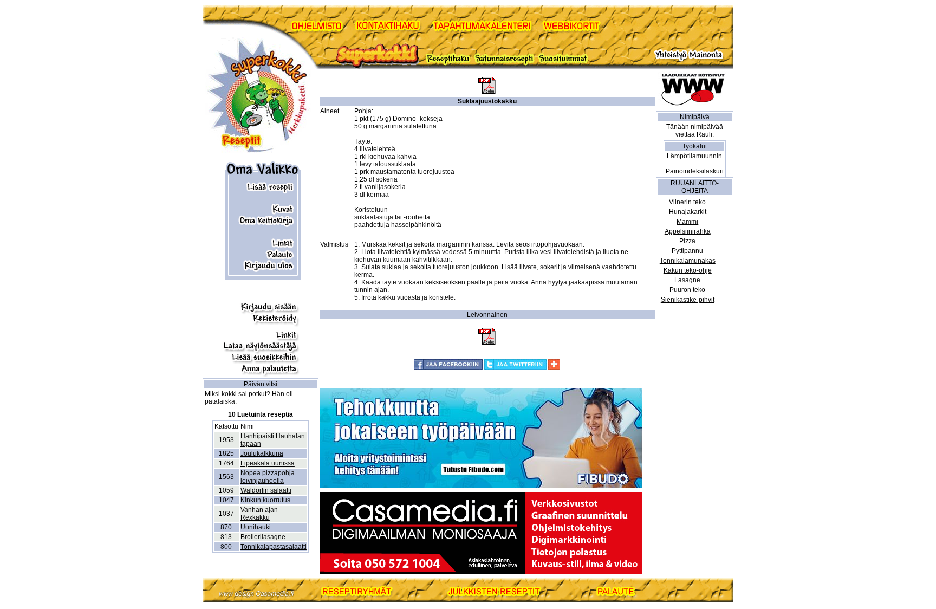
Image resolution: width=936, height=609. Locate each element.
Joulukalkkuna (261, 453)
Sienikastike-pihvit (687, 299)
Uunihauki (255, 527)
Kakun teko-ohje (688, 270)
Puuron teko (687, 290)
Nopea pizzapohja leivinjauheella (267, 476)
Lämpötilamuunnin (694, 156)
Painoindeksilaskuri (695, 171)
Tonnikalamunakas (688, 260)
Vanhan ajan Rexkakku (259, 513)
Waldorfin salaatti (265, 490)
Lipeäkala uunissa (267, 463)
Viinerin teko (687, 202)
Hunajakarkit (687, 212)
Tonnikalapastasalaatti (273, 546)
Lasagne (687, 280)
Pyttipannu (687, 251)
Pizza (687, 241)
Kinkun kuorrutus (265, 500)
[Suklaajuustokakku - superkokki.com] (487, 92)
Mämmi (687, 221)
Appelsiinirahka (688, 231)
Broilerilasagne (262, 537)
